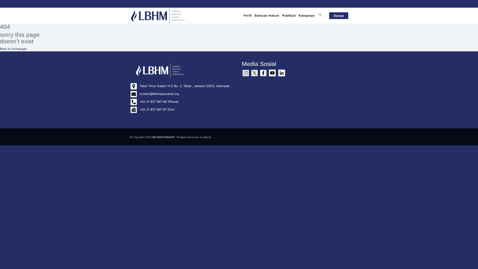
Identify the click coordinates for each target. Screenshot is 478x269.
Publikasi (289, 15)
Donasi (339, 16)
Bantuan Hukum (267, 15)
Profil (248, 15)
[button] (320, 15)
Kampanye (307, 15)
